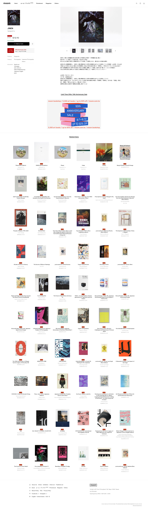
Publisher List (59, 484)
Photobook (39, 3)
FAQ (41, 490)
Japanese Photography (28, 59)
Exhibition (45, 484)
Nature (23, 61)
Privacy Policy (47, 490)
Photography (17, 59)
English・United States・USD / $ (41, 496)
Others (56, 3)
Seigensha (16, 56)
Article (40, 484)
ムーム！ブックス (27, 3)
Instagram (43, 493)
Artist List (52, 484)
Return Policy (35, 490)
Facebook (34, 493)
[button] (67, 50)
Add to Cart (19, 44)
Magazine (48, 3)
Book (16, 3)
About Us (34, 484)
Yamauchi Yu (11, 31)
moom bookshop (6, 3)
